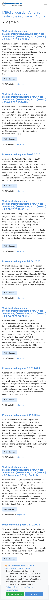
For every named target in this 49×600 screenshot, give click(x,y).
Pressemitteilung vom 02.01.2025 (21, 368)
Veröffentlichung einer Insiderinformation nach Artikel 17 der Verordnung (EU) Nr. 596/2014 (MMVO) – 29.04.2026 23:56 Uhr (24, 35)
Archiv (40, 16)
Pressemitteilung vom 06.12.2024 (21, 415)
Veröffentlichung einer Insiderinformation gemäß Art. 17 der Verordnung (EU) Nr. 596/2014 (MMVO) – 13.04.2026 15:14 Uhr (24, 98)
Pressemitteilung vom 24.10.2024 (21, 524)
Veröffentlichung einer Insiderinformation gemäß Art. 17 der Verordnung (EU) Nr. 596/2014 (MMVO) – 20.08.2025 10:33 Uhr (24, 205)
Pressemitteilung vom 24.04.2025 (21, 261)
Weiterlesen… (9, 79)
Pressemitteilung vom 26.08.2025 (21, 154)
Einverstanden (15, 594)
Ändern (34, 594)
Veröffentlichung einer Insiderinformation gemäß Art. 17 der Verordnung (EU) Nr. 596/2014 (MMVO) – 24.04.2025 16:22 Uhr (24, 312)
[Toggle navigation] (45, 4)
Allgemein (21, 84)
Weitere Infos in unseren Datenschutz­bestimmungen (22, 588)
